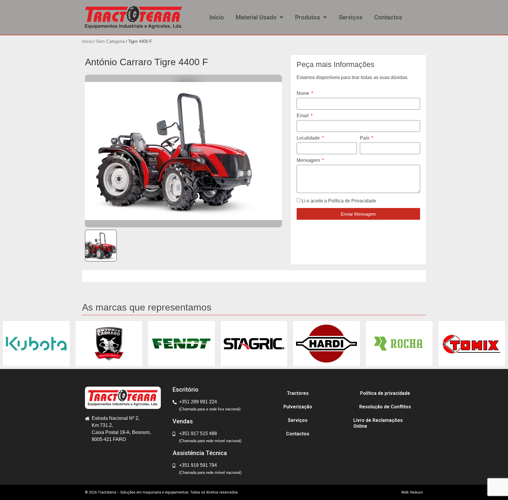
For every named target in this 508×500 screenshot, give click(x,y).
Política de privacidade (385, 393)
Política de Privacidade (352, 200)
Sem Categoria (110, 41)
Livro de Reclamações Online (378, 423)
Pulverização (297, 407)
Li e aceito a (339, 200)
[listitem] (101, 245)
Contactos (388, 17)
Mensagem (309, 160)
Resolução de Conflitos (385, 407)
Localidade (309, 138)
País (365, 138)
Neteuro (416, 492)
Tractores (298, 393)
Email (303, 115)
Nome (303, 93)
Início (216, 17)
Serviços (350, 17)
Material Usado (256, 17)
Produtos (307, 17)
